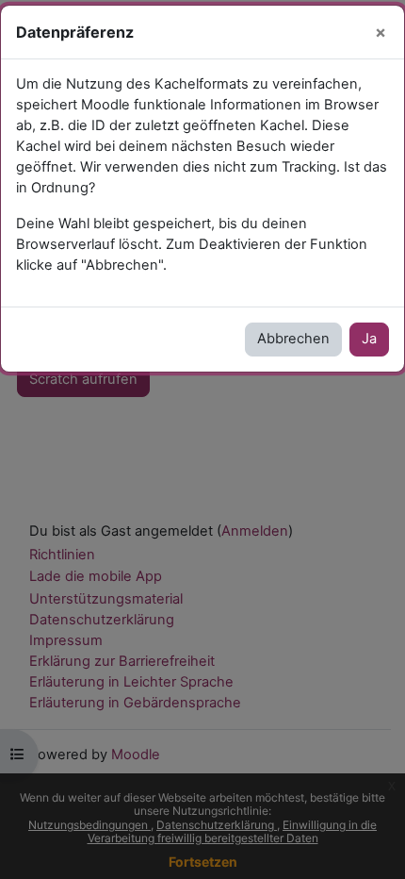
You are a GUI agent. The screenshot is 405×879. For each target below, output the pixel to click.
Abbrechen (293, 338)
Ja (369, 338)
